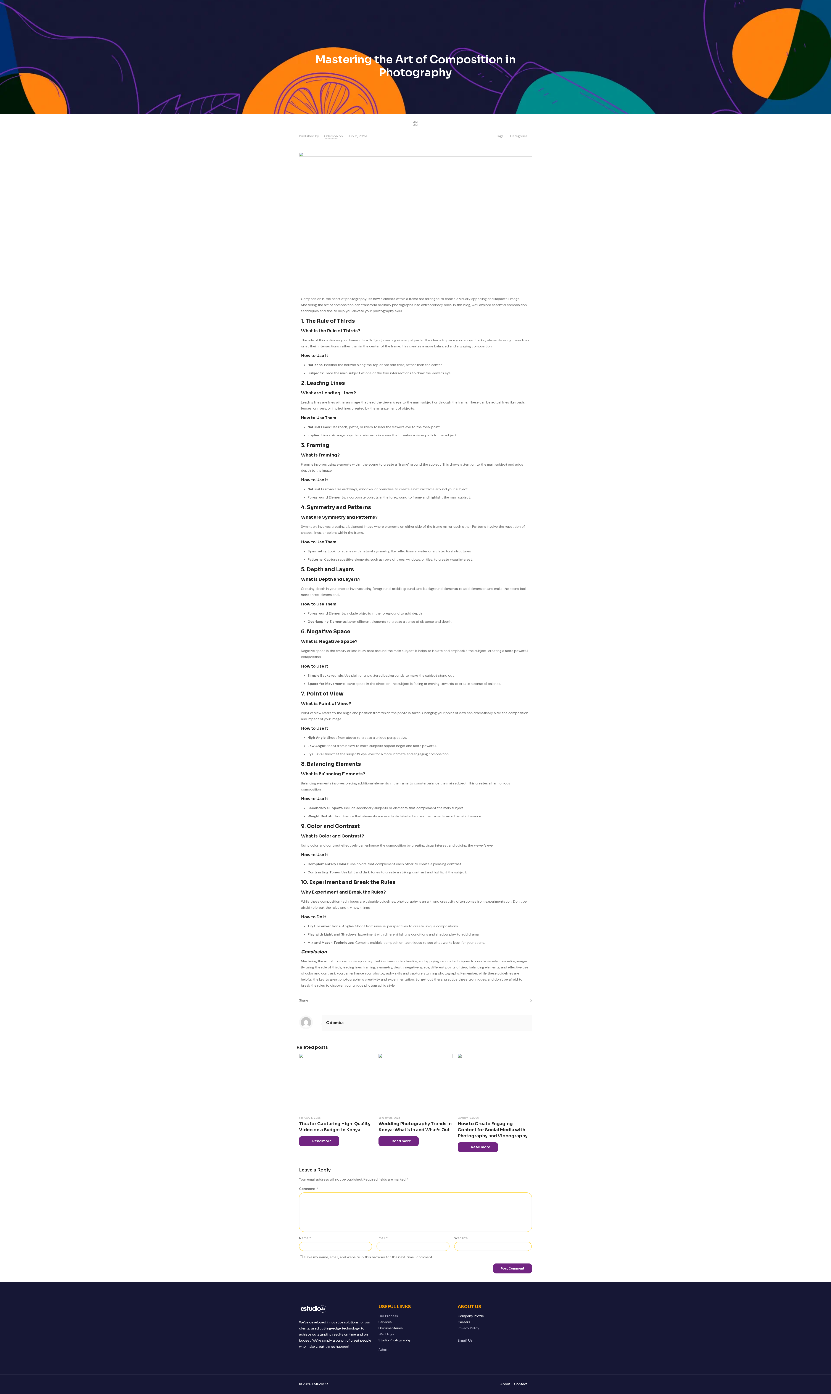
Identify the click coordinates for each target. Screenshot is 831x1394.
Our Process (388, 1316)
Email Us (465, 1340)
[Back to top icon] (810, 1385)
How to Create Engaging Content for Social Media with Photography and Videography (493, 1130)
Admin (383, 1349)
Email (382, 1238)
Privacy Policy (468, 1328)
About (505, 1384)
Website (461, 1238)
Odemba (331, 136)
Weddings (386, 1334)
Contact (521, 1384)
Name (305, 1238)
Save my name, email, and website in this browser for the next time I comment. (368, 1257)
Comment (308, 1188)
